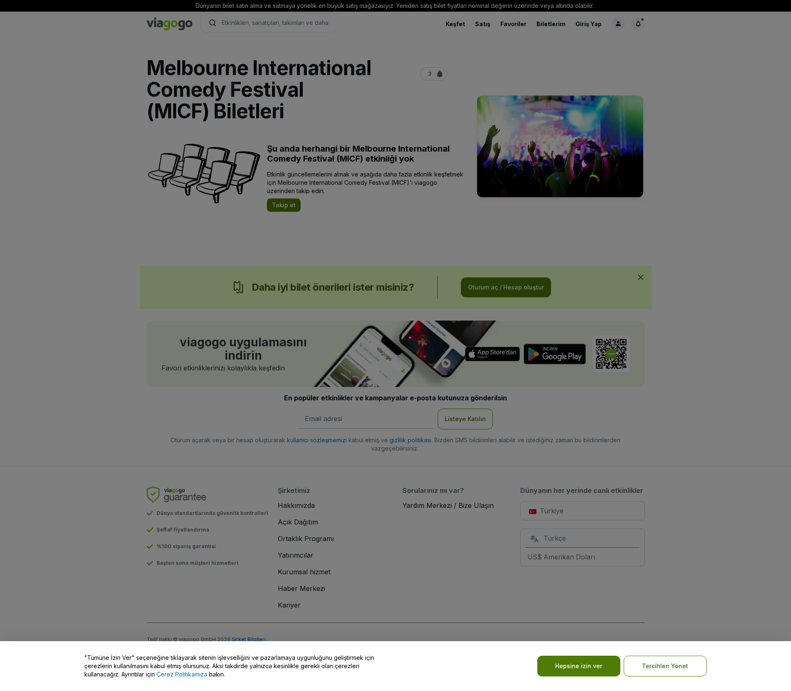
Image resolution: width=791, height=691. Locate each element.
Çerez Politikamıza (182, 674)
